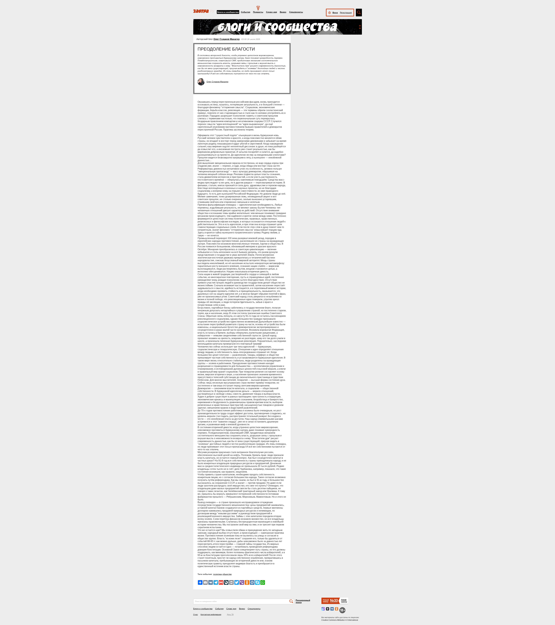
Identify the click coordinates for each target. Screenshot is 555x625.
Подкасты (258, 12)
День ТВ (230, 615)
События (245, 12)
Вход (335, 12)
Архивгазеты (344, 601)
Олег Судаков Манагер (226, 39)
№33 (334, 600)
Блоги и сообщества (228, 12)
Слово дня (271, 12)
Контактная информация (211, 615)
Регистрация (346, 12)
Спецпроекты (296, 12)
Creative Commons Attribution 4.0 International (339, 620)
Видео (283, 12)
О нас (195, 615)
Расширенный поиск (303, 601)
